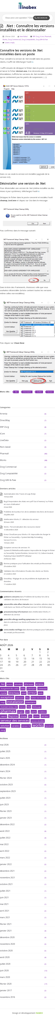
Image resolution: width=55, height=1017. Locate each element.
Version (50, 392)
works (37, 725)
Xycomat (49, 726)
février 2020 (6, 984)
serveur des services (15, 720)
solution (5, 725)
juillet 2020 (5, 964)
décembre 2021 (7, 871)
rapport (4, 716)
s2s (30, 716)
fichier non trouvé (38, 698)
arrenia (39, 684)
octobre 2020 (6, 950)
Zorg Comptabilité (28, 39)
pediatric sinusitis (12, 597)
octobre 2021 (6, 884)
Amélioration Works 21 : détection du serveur (21, 519)
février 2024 (6, 778)
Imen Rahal (24, 36)
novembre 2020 (7, 944)
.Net (16, 392)
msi (28, 707)
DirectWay (5, 420)
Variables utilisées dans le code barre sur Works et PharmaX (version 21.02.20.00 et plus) (29, 622)
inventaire (31, 702)
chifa (23, 688)
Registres (13, 716)
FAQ (27, 698)
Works (5, 39)
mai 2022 (4, 844)
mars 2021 (5, 917)
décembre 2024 (7, 764)
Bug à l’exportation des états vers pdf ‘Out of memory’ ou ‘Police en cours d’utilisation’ (28, 502)
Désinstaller (27, 392)
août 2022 (5, 831)
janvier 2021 (6, 931)
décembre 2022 (7, 824)
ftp (48, 698)
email (24, 693)
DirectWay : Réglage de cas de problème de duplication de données (26, 580)
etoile (40, 693)
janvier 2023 (6, 818)
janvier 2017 (6, 990)
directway (14, 692)
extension (20, 698)
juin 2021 (4, 897)
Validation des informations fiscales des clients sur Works (26, 571)
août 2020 (5, 957)
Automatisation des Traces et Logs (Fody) (19, 494)
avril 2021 (4, 911)
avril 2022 (4, 851)
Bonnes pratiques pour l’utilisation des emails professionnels (28, 563)
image (3, 702)
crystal (4, 693)
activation (18, 684)
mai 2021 (4, 904)
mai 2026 (4, 745)
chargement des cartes (10, 688)
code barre (31, 688)
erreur (32, 693)
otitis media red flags (13, 629)
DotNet (39, 392)
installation (15, 702)
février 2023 (6, 811)
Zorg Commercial (14, 39)
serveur (45, 716)
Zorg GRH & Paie (42, 39)
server (36, 716)
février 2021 (6, 924)
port (27, 712)
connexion (42, 688)
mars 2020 (5, 977)
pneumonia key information (16, 612)
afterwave (29, 684)
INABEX (39, 1013)
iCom (42, 36)
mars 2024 (5, 771)
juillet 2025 (5, 751)
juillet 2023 (5, 798)
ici (32, 62)
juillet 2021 (5, 891)
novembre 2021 (7, 877)
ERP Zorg (36, 36)
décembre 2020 (7, 937)
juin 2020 (4, 970)
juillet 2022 (5, 838)
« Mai (2, 671)
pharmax (8, 711)
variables (16, 726)
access (9, 684)
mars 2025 (5, 758)
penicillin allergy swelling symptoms (19, 619)
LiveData (4, 440)
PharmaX (48, 36)
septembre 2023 (8, 791)
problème (42, 712)
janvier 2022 (6, 864)
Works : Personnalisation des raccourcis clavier (22, 527)
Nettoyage (37, 707)
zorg (3, 730)
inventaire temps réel (9, 707)
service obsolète (37, 721)
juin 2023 (4, 804)
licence (22, 707)
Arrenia (3, 414)
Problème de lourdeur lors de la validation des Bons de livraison (29, 512)
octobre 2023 (6, 784)
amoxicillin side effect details (16, 604)
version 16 (26, 726)
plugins (21, 712)
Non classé (5, 447)
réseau (23, 716)
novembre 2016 (7, 997)
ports (33, 711)
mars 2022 (5, 857)
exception (7, 697)
